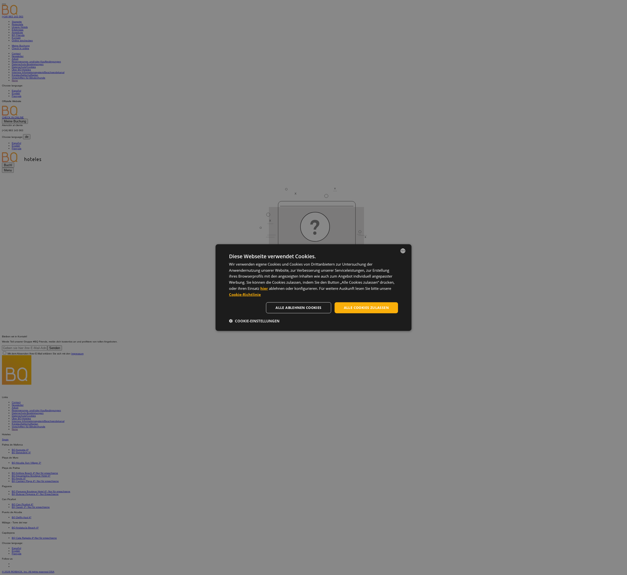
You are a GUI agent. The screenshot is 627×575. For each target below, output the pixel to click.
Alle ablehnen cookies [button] (298, 307)
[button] (254, 321)
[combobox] (402, 250)
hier (264, 288)
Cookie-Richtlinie (245, 294)
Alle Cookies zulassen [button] (366, 307)
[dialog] (313, 287)
